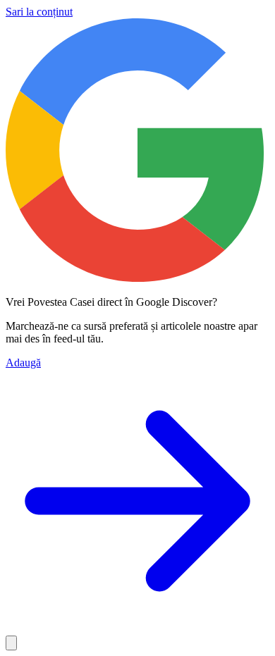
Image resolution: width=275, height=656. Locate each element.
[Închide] (11, 643)
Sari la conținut (39, 12)
